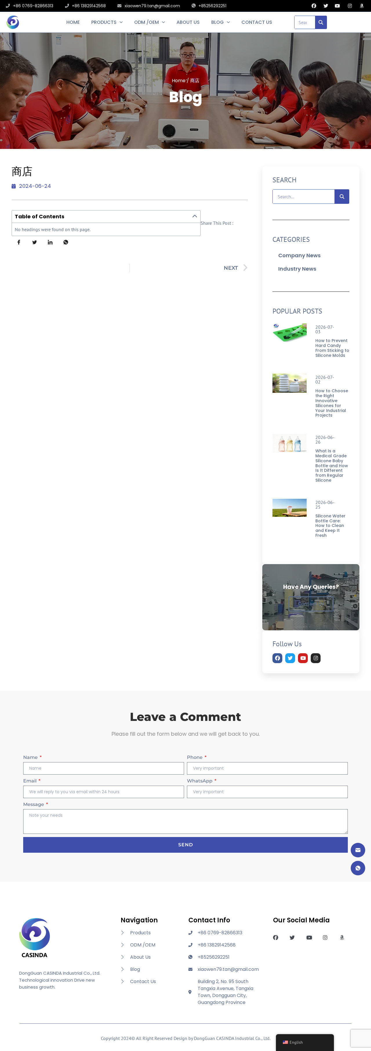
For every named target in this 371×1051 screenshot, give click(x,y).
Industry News (297, 268)
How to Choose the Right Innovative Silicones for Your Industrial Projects (331, 403)
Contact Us (256, 22)
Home (73, 22)
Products (104, 22)
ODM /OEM (146, 22)
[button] (194, 216)
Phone (195, 757)
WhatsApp (200, 781)
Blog (217, 22)
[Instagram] (316, 658)
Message (34, 804)
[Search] (321, 22)
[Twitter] (290, 658)
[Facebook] (277, 658)
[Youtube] (303, 658)
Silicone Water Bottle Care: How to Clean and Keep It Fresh (330, 525)
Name (31, 757)
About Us (188, 22)
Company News (299, 255)
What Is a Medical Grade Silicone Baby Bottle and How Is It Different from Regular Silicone (331, 465)
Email (30, 781)
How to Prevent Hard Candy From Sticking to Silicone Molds (332, 348)
